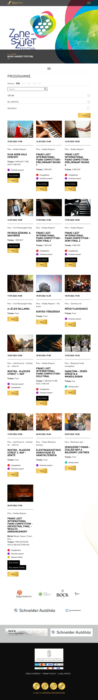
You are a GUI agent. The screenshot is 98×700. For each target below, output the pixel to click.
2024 (29, 83)
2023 (34, 83)
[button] (89, 3)
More (13, 180)
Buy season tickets (17, 567)
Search (84, 115)
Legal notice (64, 673)
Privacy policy (49, 673)
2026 (18, 83)
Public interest (33, 673)
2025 (23, 83)
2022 (40, 83)
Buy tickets (13, 175)
